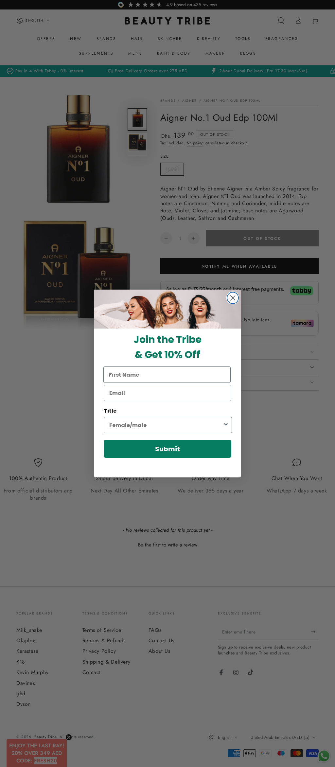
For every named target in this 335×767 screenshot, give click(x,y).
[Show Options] (225, 425)
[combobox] (165, 425)
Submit (167, 449)
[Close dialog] (232, 298)
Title (110, 411)
